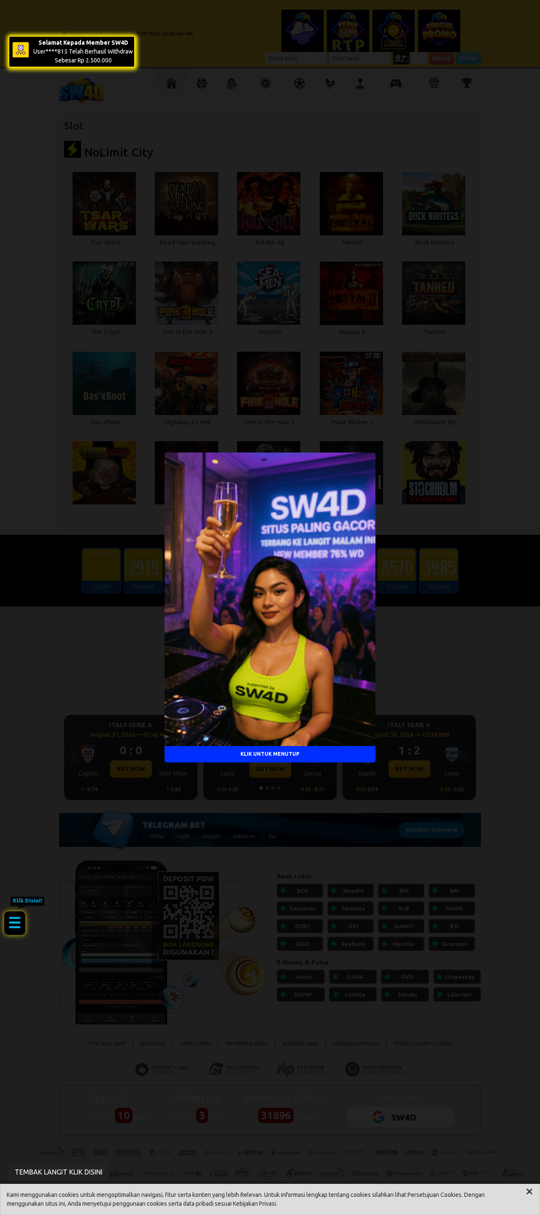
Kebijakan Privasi (254, 1203)
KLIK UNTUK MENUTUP (270, 754)
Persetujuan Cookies (435, 1194)
